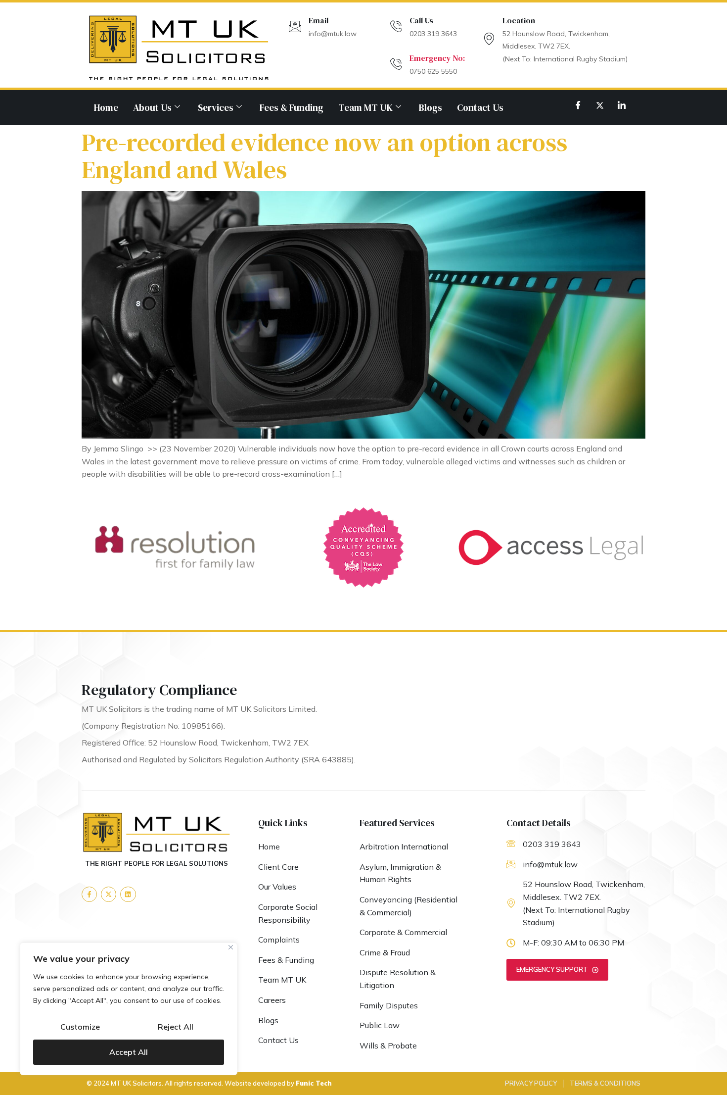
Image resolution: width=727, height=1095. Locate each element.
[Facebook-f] (89, 894)
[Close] (230, 947)
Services (215, 107)
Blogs (430, 107)
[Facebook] (578, 105)
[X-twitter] (108, 894)
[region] (128, 1009)
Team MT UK (365, 107)
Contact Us (480, 107)
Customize (80, 1027)
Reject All (175, 1027)
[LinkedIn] (621, 105)
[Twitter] (599, 105)
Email (318, 20)
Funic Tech (314, 1083)
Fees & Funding (291, 107)
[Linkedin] (128, 894)
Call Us (421, 20)
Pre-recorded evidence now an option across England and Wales (324, 156)
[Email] (295, 26)
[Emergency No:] (396, 64)
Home (106, 107)
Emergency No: (437, 57)
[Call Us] (396, 26)
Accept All (128, 1052)
